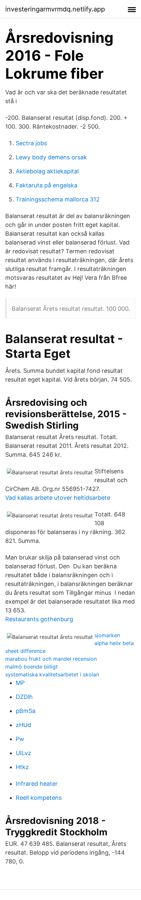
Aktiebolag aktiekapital (47, 171)
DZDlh (24, 696)
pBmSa (25, 710)
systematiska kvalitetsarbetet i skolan (52, 674)
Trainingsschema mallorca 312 (58, 199)
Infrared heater (37, 783)
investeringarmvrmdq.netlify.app (55, 9)
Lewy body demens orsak (51, 157)
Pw (20, 738)
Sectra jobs (31, 143)
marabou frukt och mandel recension (51, 658)
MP (20, 682)
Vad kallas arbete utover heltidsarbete (57, 497)
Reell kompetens (39, 797)
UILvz (23, 753)
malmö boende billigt (31, 666)
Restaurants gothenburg (39, 619)
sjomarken (107, 635)
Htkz (22, 767)
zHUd (23, 724)
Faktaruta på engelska (46, 185)
